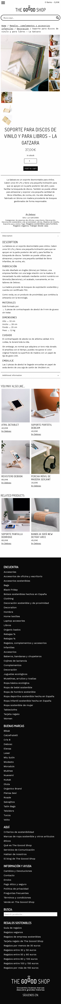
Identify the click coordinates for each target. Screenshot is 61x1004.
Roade (7, 797)
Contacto (9, 875)
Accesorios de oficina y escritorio (30, 220)
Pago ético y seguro (15, 884)
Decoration (10, 607)
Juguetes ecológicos (15, 674)
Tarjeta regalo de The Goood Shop (23, 941)
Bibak (7, 730)
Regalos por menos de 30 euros (22, 945)
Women (8, 718)
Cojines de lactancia (15, 660)
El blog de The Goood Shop (19, 858)
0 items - (52, 2)
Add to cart (31, 168)
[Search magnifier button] (57, 17)
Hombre (8, 611)
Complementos (12, 665)
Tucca (7, 815)
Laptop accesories (14, 620)
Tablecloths (10, 709)
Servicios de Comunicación (19, 849)
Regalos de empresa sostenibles (22, 936)
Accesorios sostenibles (17, 580)
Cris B (7, 739)
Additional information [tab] (12, 375)
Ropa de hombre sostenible (20, 691)
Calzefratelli (11, 735)
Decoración (23, 29)
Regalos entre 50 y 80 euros (20, 954)
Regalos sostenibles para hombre (41, 224)
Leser (7, 753)
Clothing (8, 598)
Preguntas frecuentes (16, 893)
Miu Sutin (9, 757)
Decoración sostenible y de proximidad (19, 222)
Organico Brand (13, 788)
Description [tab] (7, 236)
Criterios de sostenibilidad (19, 832)
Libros (39, 222)
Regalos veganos (21, 226)
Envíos (7, 879)
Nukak (7, 779)
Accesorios (10, 651)
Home (3, 26)
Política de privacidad (16, 888)
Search (6, 918)
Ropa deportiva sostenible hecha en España (29, 696)
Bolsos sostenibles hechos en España (25, 594)
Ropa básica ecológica (16, 683)
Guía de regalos (13, 927)
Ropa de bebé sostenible (18, 687)
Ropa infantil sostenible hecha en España (27, 700)
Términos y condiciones (17, 897)
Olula (7, 784)
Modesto (9, 762)
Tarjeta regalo (12, 714)
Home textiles (12, 616)
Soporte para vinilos (12, 224)
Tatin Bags (9, 806)
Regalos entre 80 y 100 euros (20, 958)
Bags (6, 585)
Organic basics (12, 629)
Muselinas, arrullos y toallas (20, 678)
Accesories (10, 571)
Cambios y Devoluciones (18, 871)
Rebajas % (9, 634)
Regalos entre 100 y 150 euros (21, 963)
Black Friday (11, 589)
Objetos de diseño (51, 222)
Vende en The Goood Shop (19, 902)
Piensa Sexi (10, 793)
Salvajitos (9, 802)
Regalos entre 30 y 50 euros (20, 950)
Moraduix (9, 766)
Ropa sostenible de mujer (18, 705)
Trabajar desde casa (39, 226)
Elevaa (7, 748)
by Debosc (6, 431)
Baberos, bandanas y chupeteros (22, 656)
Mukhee (8, 770)
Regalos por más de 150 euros (21, 967)
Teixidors (9, 810)
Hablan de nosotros (15, 854)
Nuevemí (9, 775)
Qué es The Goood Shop (18, 845)
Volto (7, 819)
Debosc (31, 214)
